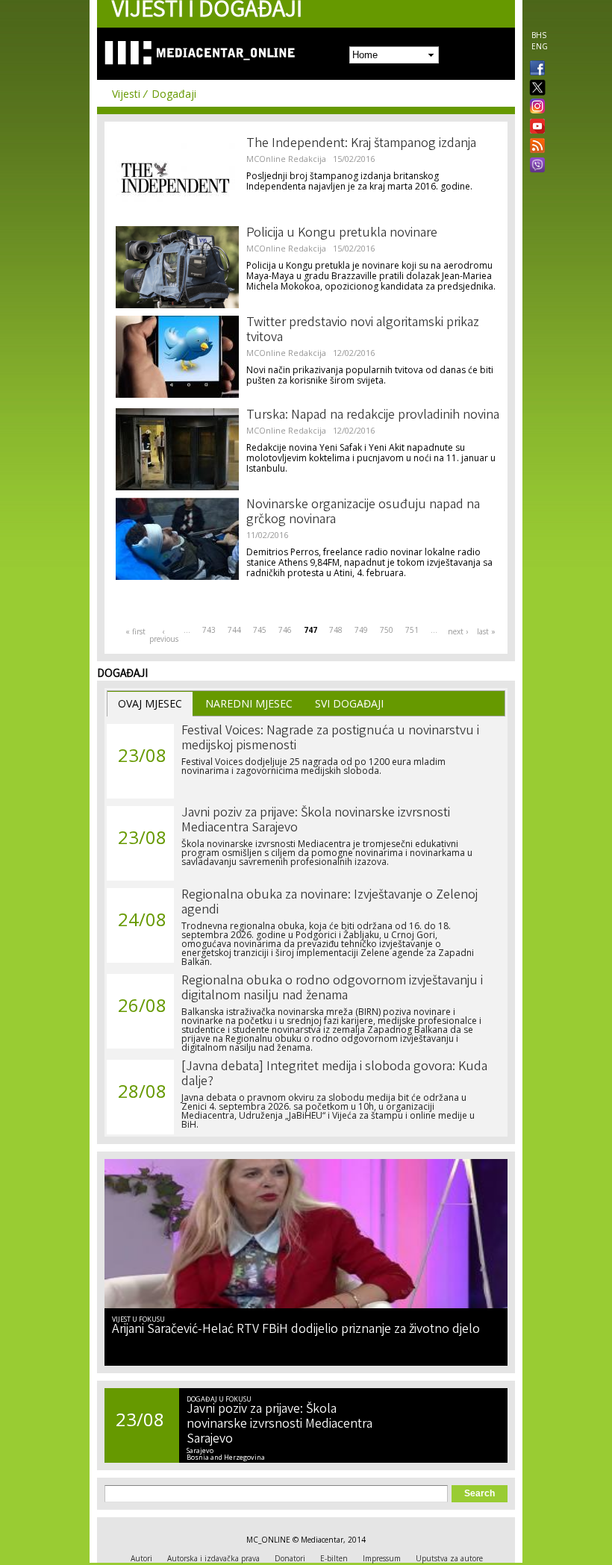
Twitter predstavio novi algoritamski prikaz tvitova (362, 330)
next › (458, 631)
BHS (538, 35)
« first (135, 631)
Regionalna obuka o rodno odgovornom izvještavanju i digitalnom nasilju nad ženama (332, 989)
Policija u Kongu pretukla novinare (341, 233)
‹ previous (163, 635)
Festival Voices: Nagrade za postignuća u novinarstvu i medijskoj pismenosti (330, 739)
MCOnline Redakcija (286, 158)
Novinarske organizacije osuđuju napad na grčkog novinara (363, 513)
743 (209, 630)
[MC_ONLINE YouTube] (534, 126)
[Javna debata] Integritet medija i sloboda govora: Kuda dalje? (334, 1075)
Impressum (382, 1558)
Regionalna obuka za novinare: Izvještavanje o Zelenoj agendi (329, 903)
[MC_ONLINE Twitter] (534, 88)
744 (234, 630)
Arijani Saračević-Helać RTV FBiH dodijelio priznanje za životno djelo (296, 1330)
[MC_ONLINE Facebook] (534, 69)
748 (336, 630)
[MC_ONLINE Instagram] (534, 107)
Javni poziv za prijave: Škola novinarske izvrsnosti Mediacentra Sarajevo (315, 821)
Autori (141, 1558)
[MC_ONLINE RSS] (534, 147)
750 (386, 630)
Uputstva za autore (449, 1558)
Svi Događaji (349, 703)
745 (259, 630)
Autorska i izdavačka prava (213, 1558)
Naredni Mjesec (249, 703)
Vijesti (126, 94)
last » (486, 631)
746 (285, 630)
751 (412, 630)
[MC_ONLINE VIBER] (534, 166)
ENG (539, 46)
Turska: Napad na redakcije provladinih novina (372, 415)
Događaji (174, 94)
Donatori (290, 1558)
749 (361, 630)
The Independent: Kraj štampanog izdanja (361, 144)
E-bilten (334, 1558)
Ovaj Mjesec (150, 703)
